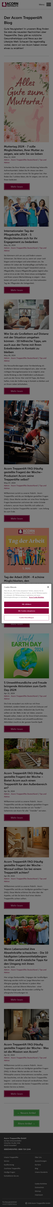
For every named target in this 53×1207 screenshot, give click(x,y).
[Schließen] (48, 587)
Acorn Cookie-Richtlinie (36, 597)
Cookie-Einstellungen (26, 617)
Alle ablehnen (26, 604)
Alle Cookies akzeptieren (26, 611)
